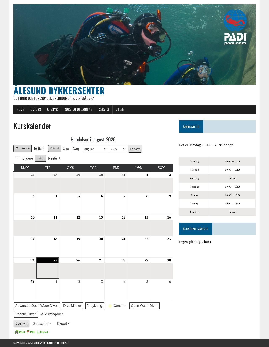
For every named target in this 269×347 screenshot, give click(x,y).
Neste (52, 158)
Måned (54, 148)
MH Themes (63, 342)
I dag (41, 158)
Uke (66, 149)
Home (20, 109)
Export (62, 323)
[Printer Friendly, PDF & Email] (31, 331)
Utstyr (52, 109)
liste (38, 150)
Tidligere (26, 158)
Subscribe (40, 323)
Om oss (35, 109)
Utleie (120, 109)
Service (104, 109)
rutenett (22, 149)
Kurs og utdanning (78, 109)
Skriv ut (22, 325)
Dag (76, 149)
